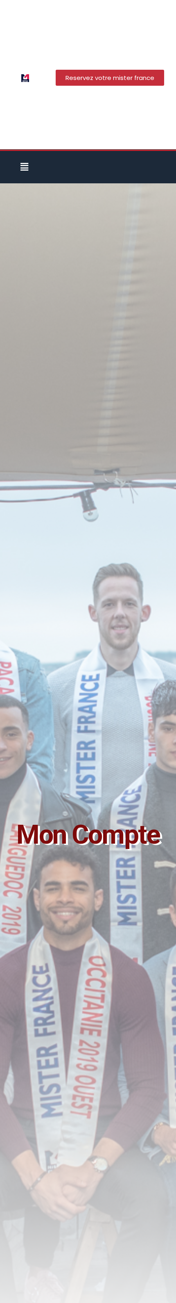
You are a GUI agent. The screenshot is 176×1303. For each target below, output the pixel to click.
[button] (24, 167)
